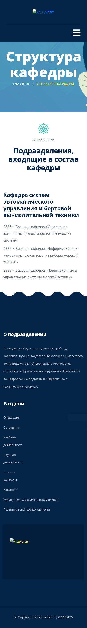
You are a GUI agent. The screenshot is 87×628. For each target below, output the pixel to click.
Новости (9, 472)
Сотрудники (12, 427)
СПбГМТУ (65, 617)
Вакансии (10, 489)
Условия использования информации (30, 499)
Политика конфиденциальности (26, 509)
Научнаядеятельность (13, 459)
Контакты (10, 480)
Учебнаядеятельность (13, 441)
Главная (21, 84)
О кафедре (11, 417)
